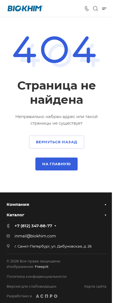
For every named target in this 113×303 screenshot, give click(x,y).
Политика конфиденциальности (37, 276)
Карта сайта (95, 286)
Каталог (15, 214)
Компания (18, 204)
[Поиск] (95, 8)
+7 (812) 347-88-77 (33, 225)
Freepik (42, 266)
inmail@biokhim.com (35, 236)
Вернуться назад (56, 142)
